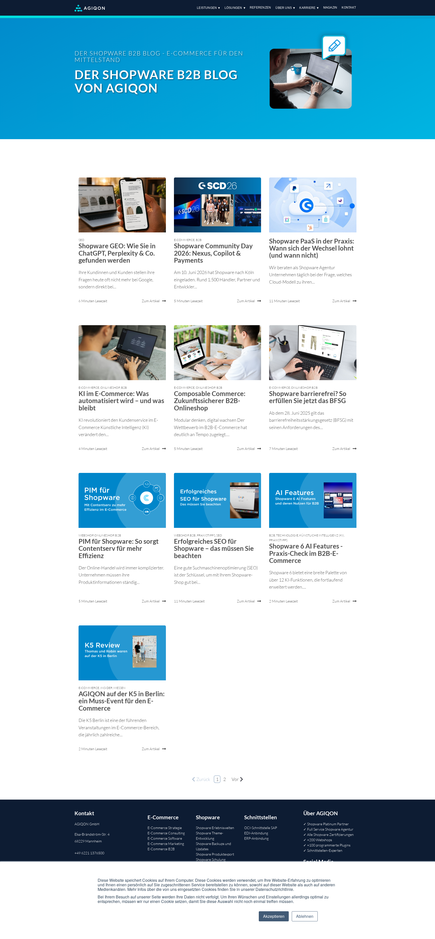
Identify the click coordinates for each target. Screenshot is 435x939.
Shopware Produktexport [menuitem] (215, 854)
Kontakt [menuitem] (349, 7)
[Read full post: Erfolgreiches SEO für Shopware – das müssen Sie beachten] (217, 500)
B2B (199, 240)
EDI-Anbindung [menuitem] (256, 833)
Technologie (287, 535)
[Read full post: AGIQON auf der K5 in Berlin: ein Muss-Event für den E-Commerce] (122, 652)
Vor (235, 779)
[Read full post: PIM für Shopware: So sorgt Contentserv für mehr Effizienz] (122, 500)
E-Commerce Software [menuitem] (165, 838)
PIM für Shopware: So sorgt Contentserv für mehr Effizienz (119, 548)
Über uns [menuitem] (283, 8)
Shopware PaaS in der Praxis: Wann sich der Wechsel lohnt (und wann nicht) (311, 248)
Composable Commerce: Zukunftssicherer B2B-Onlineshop (209, 400)
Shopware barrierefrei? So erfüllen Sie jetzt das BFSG (307, 397)
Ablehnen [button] (304, 916)
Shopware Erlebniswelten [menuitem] (215, 828)
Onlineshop (110, 387)
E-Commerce (184, 240)
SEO (81, 240)
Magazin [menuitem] (330, 7)
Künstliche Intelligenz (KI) (321, 535)
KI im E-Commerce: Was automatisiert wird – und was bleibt (121, 400)
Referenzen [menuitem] (260, 7)
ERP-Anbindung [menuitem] (256, 838)
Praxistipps (206, 535)
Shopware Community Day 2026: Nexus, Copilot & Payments (213, 253)
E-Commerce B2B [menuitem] (161, 849)
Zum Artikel (151, 301)
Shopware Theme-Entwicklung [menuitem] (209, 835)
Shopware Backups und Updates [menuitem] (213, 846)
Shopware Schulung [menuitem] (211, 859)
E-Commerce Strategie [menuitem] (165, 828)
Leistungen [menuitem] (207, 8)
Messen (119, 688)
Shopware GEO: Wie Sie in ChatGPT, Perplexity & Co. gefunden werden (117, 253)
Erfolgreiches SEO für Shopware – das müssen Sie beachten (214, 548)
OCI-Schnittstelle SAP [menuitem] (260, 828)
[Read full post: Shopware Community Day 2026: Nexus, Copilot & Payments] (217, 204)
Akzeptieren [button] (273, 916)
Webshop (86, 535)
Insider (106, 688)
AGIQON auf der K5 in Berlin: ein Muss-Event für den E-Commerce (122, 701)
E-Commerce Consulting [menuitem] (166, 833)
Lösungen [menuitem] (233, 8)
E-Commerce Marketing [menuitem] (166, 843)
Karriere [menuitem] (307, 8)
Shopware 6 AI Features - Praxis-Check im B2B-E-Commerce (306, 553)
